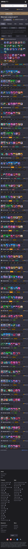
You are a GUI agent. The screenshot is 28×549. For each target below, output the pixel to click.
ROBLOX (2, 492)
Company (3, 475)
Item (15, 23)
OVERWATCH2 (4, 493)
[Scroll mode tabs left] (2, 19)
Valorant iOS (16, 490)
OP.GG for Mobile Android (19, 482)
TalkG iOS (16, 497)
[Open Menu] (25, 1)
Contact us (3, 531)
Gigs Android (16, 492)
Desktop (2, 510)
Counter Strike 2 (4, 502)
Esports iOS (16, 500)
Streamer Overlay (4, 520)
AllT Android (16, 485)
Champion (9, 23)
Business (16, 525)
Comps (3, 23)
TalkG (2, 515)
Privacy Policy (4, 525)
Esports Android (17, 498)
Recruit (15, 528)
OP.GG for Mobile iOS (18, 484)
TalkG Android (17, 495)
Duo (2, 513)
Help (2, 528)
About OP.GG (3, 474)
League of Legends (5, 482)
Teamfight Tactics (5, 484)
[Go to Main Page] (3, 1)
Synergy (21, 23)
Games (2, 512)
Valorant (2, 489)
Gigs (2, 518)
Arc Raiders (3, 498)
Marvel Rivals (3, 497)
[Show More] (7, 1)
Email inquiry (3, 530)
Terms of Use (4, 527)
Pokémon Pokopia (5, 495)
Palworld (3, 485)
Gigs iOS (16, 493)
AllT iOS (15, 487)
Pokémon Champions (5, 487)
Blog (2, 477)
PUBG (2, 490)
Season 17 (8, 19)
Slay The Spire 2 (4, 500)
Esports (2, 516)
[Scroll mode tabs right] (26, 19)
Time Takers (3, 508)
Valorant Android (17, 489)
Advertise (16, 527)
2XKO (2, 507)
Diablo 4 (2, 505)
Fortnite (2, 503)
